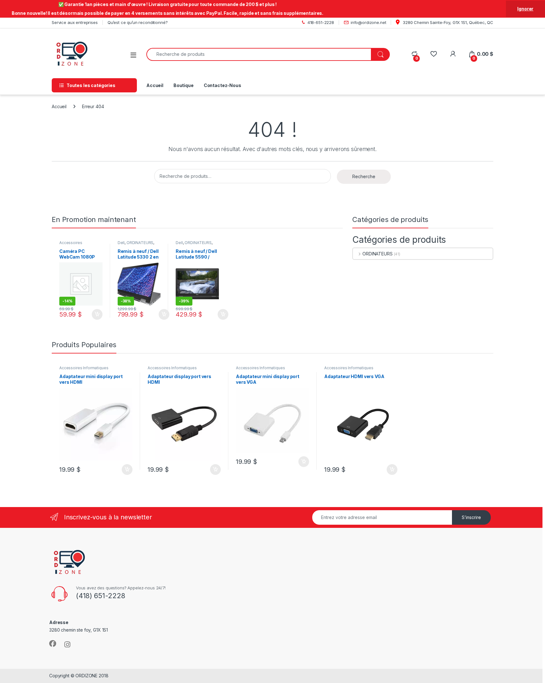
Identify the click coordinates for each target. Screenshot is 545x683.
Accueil (154, 85)
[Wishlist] (433, 54)
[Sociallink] (52, 643)
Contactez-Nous (222, 85)
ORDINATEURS (139, 242)
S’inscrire (471, 517)
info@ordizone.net (368, 22)
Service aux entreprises (75, 22)
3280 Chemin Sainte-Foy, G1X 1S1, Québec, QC (447, 22)
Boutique (183, 85)
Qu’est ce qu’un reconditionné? (138, 22)
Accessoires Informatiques (72, 244)
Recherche (363, 176)
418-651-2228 (321, 22)
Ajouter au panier (95, 314)
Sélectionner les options (156, 314)
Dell (121, 242)
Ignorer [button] (525, 8)
